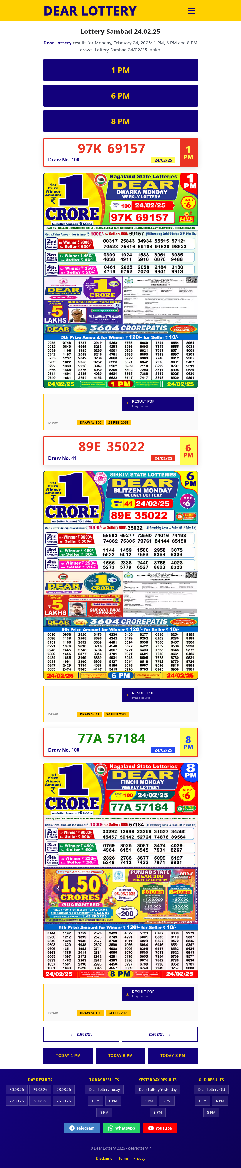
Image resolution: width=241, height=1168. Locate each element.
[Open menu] (191, 10)
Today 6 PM (120, 1056)
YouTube (163, 1128)
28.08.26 (64, 1089)
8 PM (120, 121)
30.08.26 (17, 1089)
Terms (123, 1158)
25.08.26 (64, 1100)
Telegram (85, 1128)
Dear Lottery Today (104, 1089)
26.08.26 (40, 1100)
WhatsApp (125, 1128)
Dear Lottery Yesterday (158, 1089)
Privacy (139, 1158)
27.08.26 (17, 1100)
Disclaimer (105, 1158)
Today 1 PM (68, 1056)
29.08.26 (40, 1089)
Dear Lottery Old (211, 1089)
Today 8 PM (172, 1056)
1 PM (120, 70)
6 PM (120, 95)
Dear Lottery (57, 42)
